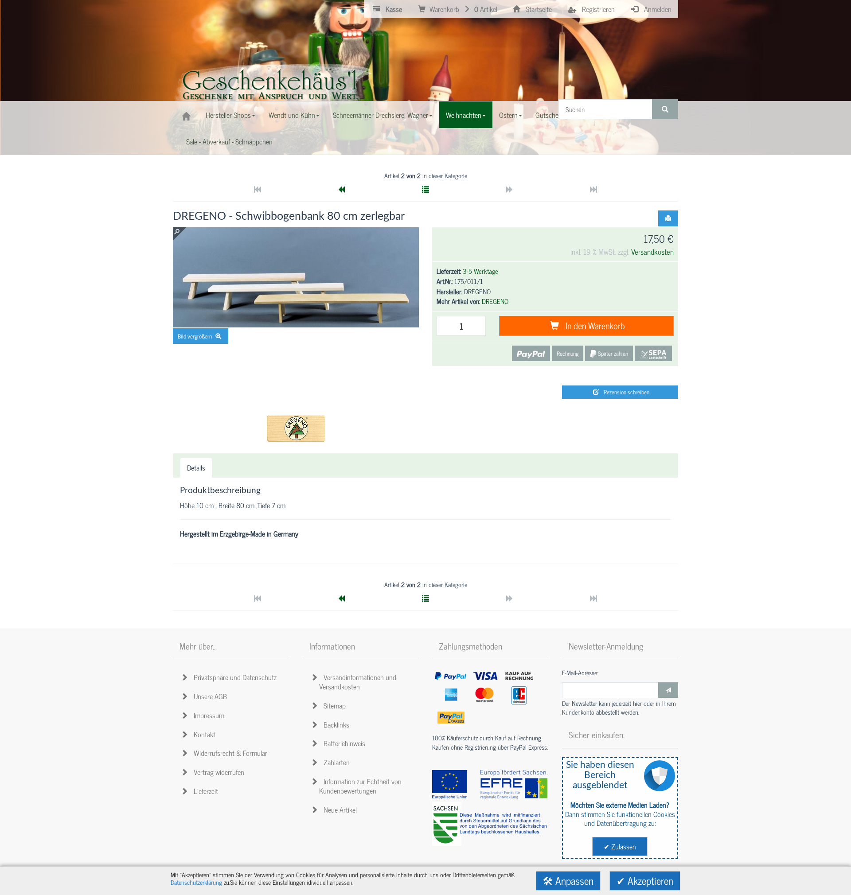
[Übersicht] (425, 189)
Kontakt (202, 734)
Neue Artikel (338, 809)
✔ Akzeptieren (645, 880)
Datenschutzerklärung (196, 882)
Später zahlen (612, 353)
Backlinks (334, 724)
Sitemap (333, 705)
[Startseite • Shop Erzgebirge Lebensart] (272, 87)
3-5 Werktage (480, 270)
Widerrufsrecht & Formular (228, 753)
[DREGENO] (296, 428)
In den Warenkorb (593, 325)
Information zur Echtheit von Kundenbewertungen (360, 785)
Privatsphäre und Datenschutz (233, 677)
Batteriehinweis (342, 743)
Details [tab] (196, 467)
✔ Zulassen (620, 846)
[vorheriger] (341, 189)
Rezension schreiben (625, 392)
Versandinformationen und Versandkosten (357, 681)
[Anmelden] (668, 690)
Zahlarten (335, 762)
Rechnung (567, 353)
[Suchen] (665, 109)
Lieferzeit (204, 791)
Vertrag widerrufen (217, 772)
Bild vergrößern (195, 336)
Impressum (207, 715)
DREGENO (495, 301)
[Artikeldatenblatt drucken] (668, 218)
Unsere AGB (208, 696)
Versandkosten (652, 251)
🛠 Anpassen (568, 880)
